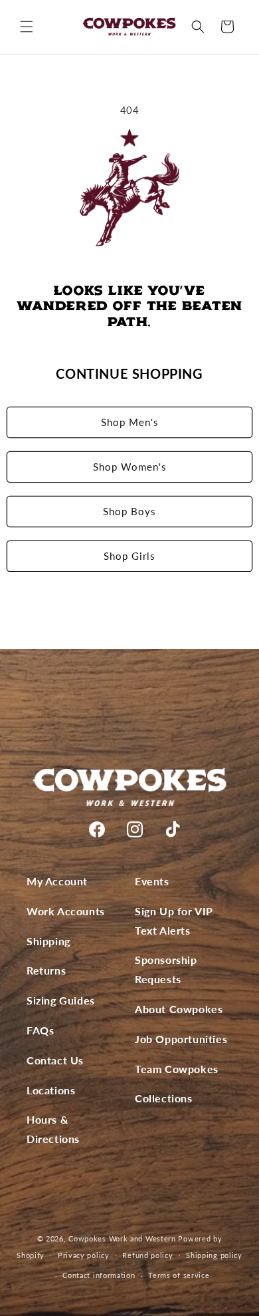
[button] (26, 26)
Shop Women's (130, 467)
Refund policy (147, 1255)
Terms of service (178, 1275)
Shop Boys (129, 511)
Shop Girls (129, 556)
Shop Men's (130, 422)
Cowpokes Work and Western (122, 1238)
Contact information (98, 1275)
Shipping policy (214, 1255)
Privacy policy (84, 1255)
